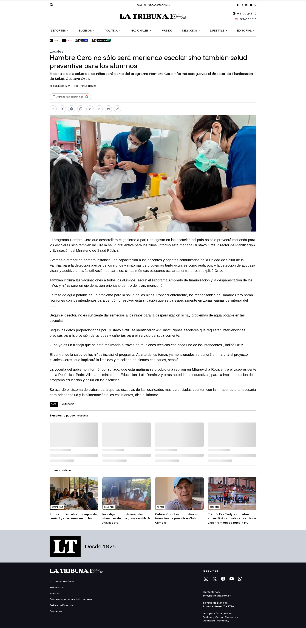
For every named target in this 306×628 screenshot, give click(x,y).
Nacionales (141, 30)
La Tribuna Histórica (62, 581)
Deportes (60, 30)
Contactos (56, 611)
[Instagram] (206, 579)
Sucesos (87, 30)
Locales (56, 51)
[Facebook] (223, 579)
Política (113, 30)
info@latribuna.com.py (217, 595)
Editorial (246, 30)
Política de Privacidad (62, 605)
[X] (214, 579)
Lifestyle (219, 30)
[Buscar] (52, 5)
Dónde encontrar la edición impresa (71, 599)
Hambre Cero (67, 404)
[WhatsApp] (240, 579)
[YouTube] (231, 579)
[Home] (153, 16)
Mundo (167, 30)
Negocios (191, 30)
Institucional (57, 587)
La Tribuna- (90, 85)
